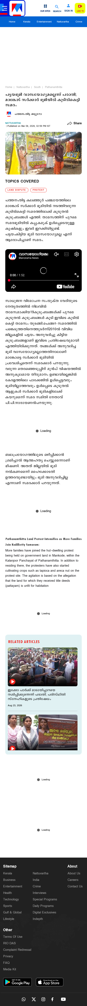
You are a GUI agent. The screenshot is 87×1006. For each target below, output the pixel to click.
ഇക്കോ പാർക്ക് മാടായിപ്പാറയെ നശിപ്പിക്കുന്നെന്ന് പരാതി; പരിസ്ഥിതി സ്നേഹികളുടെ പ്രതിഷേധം (36, 694)
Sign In (68, 10)
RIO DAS (9, 943)
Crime (79, 22)
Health (7, 893)
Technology (11, 899)
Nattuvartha (63, 22)
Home (12, 22)
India (36, 880)
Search (57, 11)
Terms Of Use (12, 937)
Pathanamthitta (53, 87)
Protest (38, 190)
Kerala (26, 22)
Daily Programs (43, 906)
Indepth (38, 919)
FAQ (6, 963)
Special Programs (45, 899)
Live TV (80, 11)
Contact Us (75, 886)
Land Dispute (17, 190)
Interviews (39, 893)
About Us (74, 873)
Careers (73, 880)
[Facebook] (53, 999)
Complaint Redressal (17, 950)
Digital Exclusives (44, 912)
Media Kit (9, 969)
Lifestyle (8, 919)
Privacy (8, 956)
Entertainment (44, 22)
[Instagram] (43, 999)
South (37, 87)
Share (77, 124)
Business (9, 880)
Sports (7, 906)
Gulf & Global (12, 912)
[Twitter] (33, 999)
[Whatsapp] (23, 999)
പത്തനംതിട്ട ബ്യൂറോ (28, 114)
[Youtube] (63, 999)
